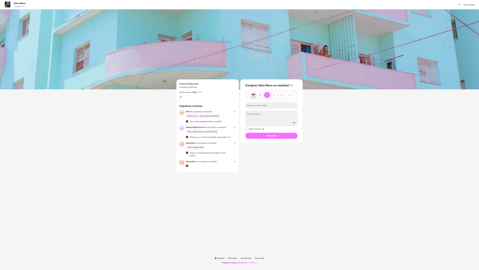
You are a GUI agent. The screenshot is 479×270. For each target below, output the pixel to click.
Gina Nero (20, 3)
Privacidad (232, 258)
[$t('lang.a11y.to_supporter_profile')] (187, 121)
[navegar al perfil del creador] (7, 5)
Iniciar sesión (469, 5)
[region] (271, 111)
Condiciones (246, 258)
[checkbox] (253, 128)
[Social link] (180, 97)
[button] (460, 5)
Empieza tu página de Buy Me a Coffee (238, 263)
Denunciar (259, 258)
